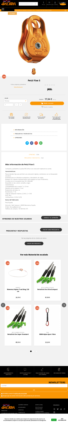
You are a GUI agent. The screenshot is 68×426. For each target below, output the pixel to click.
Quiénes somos (23, 405)
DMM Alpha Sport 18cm (47, 334)
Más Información (18, 87)
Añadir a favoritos (48, 107)
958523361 (4, 410)
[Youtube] (61, 409)
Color (7, 98)
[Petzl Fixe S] (33, 71)
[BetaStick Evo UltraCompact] (48, 273)
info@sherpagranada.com (8, 413)
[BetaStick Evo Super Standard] (18, 318)
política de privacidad (20, 393)
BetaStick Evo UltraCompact (47, 289)
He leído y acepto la (15, 393)
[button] (43, 3)
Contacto (21, 412)
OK (34, 390)
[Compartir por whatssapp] (40, 143)
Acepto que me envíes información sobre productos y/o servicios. (21, 396)
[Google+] (36, 143)
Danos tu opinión (51, 218)
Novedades (21, 407)
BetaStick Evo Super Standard (18, 334)
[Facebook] (54, 409)
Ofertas (21, 410)
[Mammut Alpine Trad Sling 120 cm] (18, 273)
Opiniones (18, 137)
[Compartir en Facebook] (31, 143)
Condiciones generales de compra (42, 412)
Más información (62, 419)
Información (19, 130)
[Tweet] (27, 143)
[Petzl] (49, 89)
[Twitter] (58, 409)
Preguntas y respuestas (23, 134)
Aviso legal (39, 405)
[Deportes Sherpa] (8, 2)
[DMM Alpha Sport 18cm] (48, 318)
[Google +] (64, 409)
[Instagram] (54, 412)
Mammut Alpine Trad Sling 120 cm (18, 290)
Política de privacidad (39, 408)
